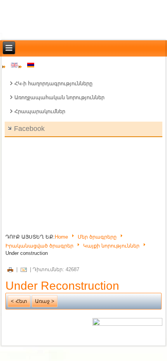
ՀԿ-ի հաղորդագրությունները (53, 83)
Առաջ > (44, 301)
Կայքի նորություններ (111, 246)
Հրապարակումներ (39, 111)
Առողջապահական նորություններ (59, 97)
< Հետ (19, 301)
